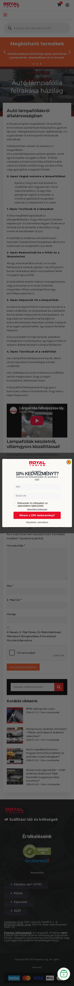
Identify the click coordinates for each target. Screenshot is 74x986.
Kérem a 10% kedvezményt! (37, 515)
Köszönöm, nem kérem (37, 522)
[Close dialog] (69, 462)
